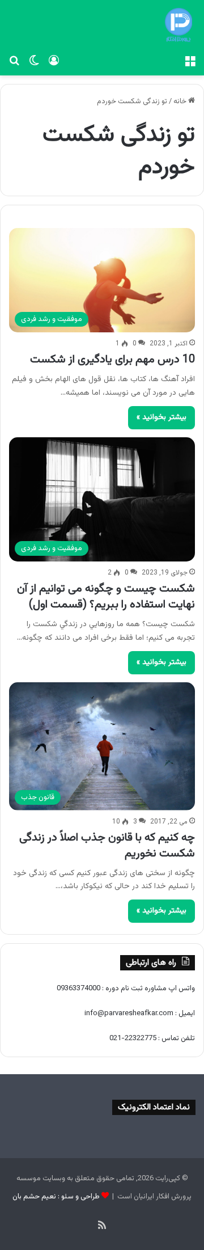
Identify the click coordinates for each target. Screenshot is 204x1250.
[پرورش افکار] (179, 25)
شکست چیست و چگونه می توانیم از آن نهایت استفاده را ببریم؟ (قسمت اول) (106, 597)
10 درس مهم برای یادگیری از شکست (112, 359)
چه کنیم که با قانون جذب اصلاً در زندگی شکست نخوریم (107, 846)
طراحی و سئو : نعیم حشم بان (56, 1196)
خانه (180, 101)
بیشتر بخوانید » (161, 417)
